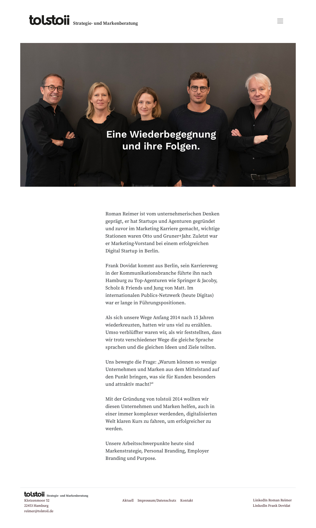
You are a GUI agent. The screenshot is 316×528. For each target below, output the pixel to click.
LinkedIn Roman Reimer (272, 500)
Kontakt (186, 500)
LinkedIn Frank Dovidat (271, 506)
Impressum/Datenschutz (157, 500)
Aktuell (128, 500)
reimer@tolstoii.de (38, 511)
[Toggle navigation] (280, 21)
